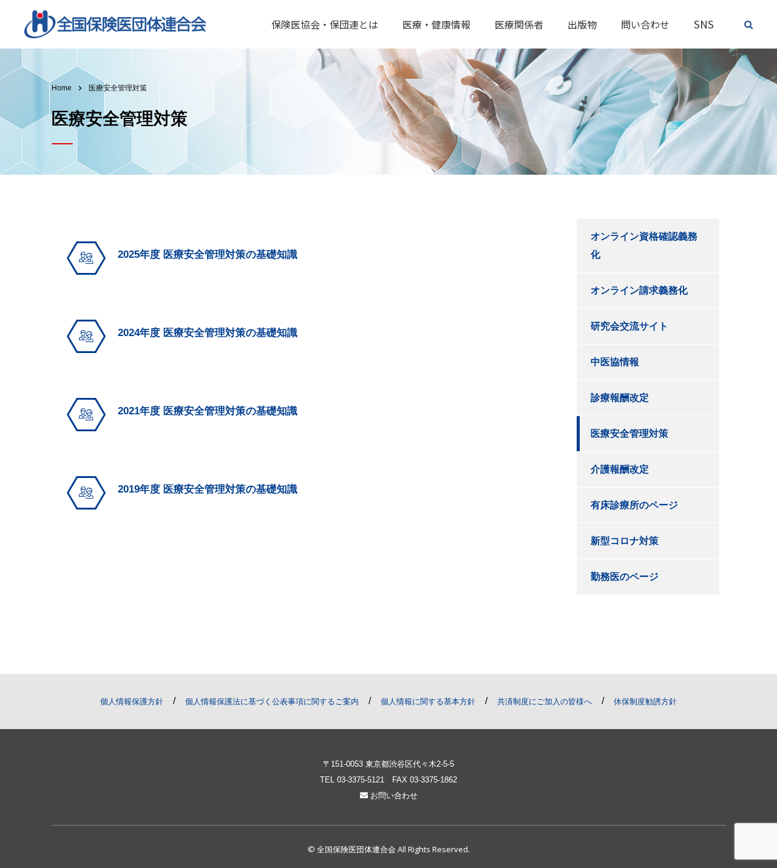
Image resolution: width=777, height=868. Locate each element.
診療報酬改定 (620, 397)
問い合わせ (645, 24)
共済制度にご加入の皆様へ (544, 701)
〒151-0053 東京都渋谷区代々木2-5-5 (388, 764)
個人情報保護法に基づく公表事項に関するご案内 (272, 701)
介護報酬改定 (620, 469)
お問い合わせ (393, 795)
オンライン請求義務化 (639, 290)
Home (62, 88)
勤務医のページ (625, 576)
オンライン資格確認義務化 (644, 245)
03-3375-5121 (360, 779)
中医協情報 (615, 362)
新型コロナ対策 (625, 541)
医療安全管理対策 (629, 433)
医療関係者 (519, 24)
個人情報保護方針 (131, 701)
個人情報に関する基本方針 (428, 701)
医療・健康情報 (436, 24)
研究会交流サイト (629, 326)
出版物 (582, 24)
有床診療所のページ (634, 505)
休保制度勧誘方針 (645, 701)
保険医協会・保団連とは (324, 24)
